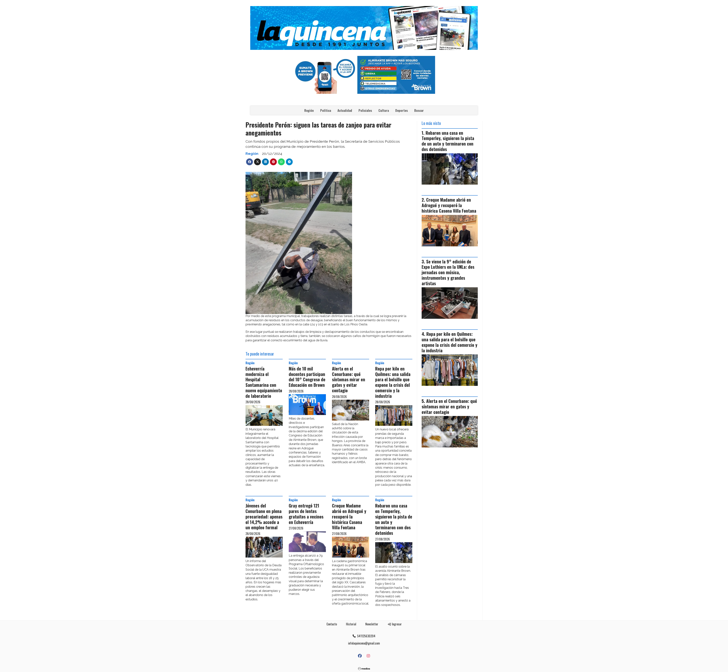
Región (309, 110)
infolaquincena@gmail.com (364, 643)
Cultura (383, 110)
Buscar (419, 110)
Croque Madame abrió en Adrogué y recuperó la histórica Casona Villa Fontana (349, 516)
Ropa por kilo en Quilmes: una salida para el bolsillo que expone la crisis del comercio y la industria (392, 382)
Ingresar (396, 624)
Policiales (365, 110)
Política (325, 110)
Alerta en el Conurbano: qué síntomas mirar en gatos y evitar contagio (348, 379)
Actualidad (344, 110)
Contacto (331, 624)
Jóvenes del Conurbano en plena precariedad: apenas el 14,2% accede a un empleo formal (264, 516)
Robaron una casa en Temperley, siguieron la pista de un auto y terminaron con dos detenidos (393, 519)
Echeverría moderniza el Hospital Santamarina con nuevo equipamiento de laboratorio (264, 382)
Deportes (401, 110)
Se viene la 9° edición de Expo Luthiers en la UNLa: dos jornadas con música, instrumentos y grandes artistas (448, 272)
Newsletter (371, 624)
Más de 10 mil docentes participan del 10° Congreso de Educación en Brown (307, 376)
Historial (351, 624)
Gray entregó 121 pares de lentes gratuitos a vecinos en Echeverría (306, 513)
